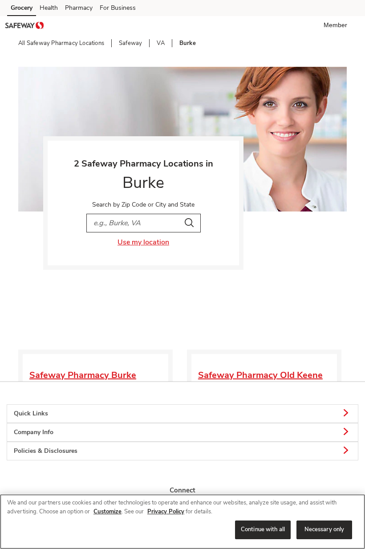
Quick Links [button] (31, 413)
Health (49, 8)
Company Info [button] (33, 432)
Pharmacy (79, 8)
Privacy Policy (165, 512)
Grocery (21, 8)
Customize (107, 512)
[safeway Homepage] (24, 27)
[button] (337, 25)
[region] (182, 521)
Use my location (143, 242)
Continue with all (263, 529)
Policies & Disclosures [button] (45, 451)
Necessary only (324, 529)
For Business (118, 8)
